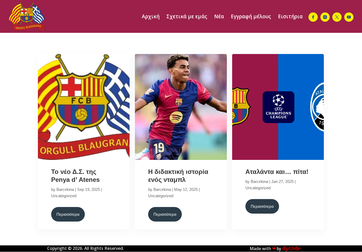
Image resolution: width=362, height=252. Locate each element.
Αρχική (151, 17)
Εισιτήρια (290, 17)
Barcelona (65, 189)
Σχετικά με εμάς (186, 17)
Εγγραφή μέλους (251, 17)
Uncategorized (63, 196)
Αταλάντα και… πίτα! (276, 171)
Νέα (219, 17)
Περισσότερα (68, 214)
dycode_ (292, 248)
